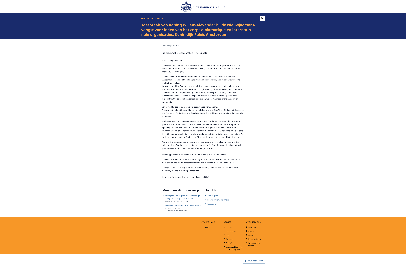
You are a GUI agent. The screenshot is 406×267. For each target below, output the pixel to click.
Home (146, 18)
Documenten (157, 18)
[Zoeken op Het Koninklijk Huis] (262, 18)
